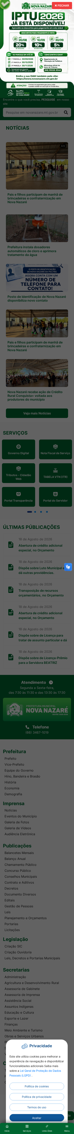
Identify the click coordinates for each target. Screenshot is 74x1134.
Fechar (63, 5)
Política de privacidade (37, 1096)
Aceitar (36, 1118)
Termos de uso (36, 1107)
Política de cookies (37, 1086)
